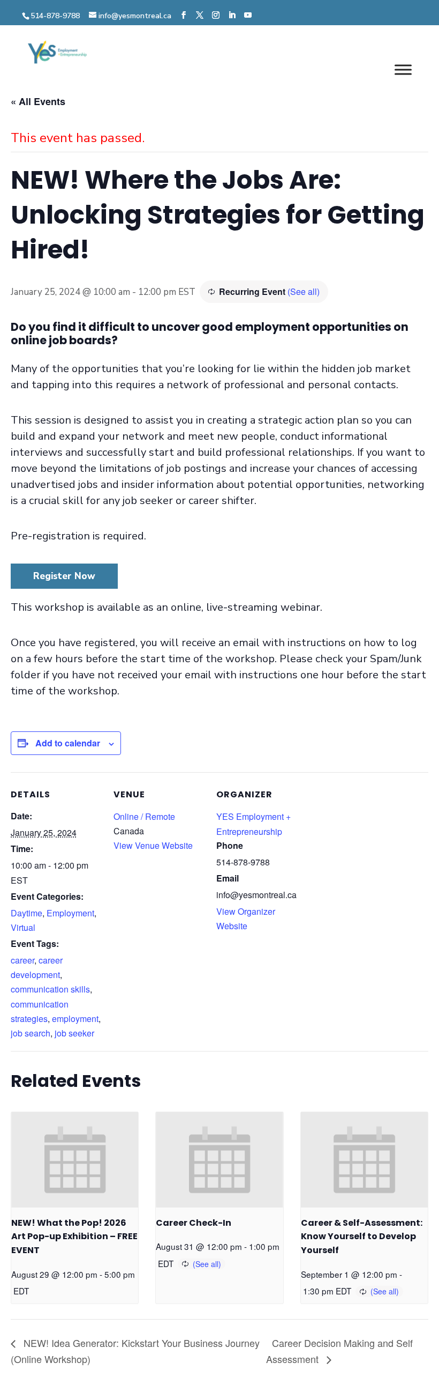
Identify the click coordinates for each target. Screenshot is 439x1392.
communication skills (50, 989)
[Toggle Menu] (403, 69)
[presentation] (74, 1160)
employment (75, 1018)
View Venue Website (153, 845)
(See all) (303, 291)
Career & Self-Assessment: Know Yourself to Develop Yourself (361, 1237)
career (22, 960)
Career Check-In (193, 1223)
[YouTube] (248, 15)
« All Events (38, 101)
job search (30, 1033)
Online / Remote (144, 816)
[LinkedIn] (232, 15)
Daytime (26, 913)
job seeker (74, 1033)
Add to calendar (67, 743)
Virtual (23, 927)
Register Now (64, 576)
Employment (70, 913)
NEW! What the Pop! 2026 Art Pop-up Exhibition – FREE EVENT (74, 1237)
